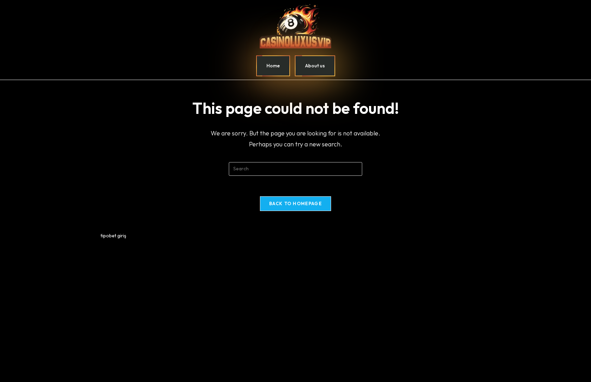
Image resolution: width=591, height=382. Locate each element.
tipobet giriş (113, 236)
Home (273, 66)
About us (315, 66)
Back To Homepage (295, 203)
